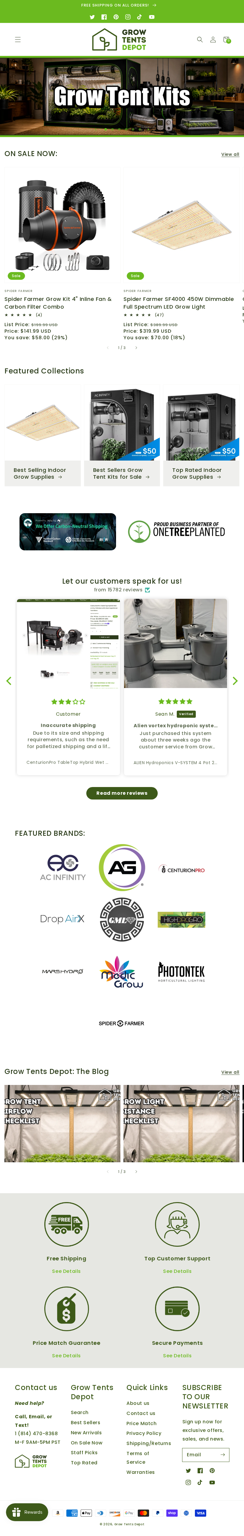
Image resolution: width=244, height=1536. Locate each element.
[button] (17, 39)
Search (80, 1412)
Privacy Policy (143, 1433)
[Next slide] (148, 129)
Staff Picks (84, 1452)
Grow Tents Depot (129, 1524)
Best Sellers (86, 1422)
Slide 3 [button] (121, 130)
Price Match (141, 1423)
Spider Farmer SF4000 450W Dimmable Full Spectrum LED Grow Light (178, 302)
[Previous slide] (95, 129)
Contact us (141, 1413)
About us (138, 1403)
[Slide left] (108, 347)
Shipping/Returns (148, 1443)
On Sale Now (87, 1442)
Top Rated (84, 1462)
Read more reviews (121, 793)
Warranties (140, 1472)
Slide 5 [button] (134, 130)
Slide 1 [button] (107, 130)
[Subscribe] (222, 1454)
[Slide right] (136, 347)
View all (230, 154)
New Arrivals (86, 1432)
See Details (66, 1271)
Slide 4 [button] (128, 130)
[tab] (105, 128)
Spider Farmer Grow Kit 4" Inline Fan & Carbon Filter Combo (58, 302)
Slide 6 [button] (141, 130)
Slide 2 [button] (114, 130)
